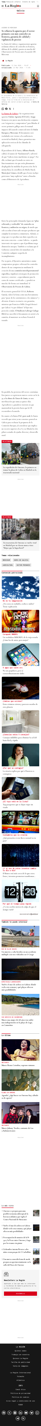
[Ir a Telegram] (18, 1418)
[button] (38, 6)
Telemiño (20, 1376)
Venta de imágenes (20, 1366)
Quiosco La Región (20, 1358)
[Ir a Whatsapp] (37, 1413)
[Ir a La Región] (13, 6)
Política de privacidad (20, 1393)
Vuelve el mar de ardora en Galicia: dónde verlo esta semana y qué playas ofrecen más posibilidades (17, 1228)
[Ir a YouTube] (26, 1413)
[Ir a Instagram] (15, 1413)
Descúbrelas (20, 1293)
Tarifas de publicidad (20, 1362)
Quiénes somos (20, 1351)
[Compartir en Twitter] (10, 109)
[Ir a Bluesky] (32, 1413)
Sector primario (23, 565)
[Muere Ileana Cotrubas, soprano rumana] (20, 1050)
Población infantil (13, 2)
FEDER (20, 1405)
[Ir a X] (9, 1413)
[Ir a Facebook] (4, 1413)
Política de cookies (20, 1397)
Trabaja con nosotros (20, 1354)
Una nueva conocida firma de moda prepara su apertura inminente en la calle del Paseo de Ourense (17, 1262)
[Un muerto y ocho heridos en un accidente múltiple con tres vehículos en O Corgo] (20, 936)
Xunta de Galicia (21, 560)
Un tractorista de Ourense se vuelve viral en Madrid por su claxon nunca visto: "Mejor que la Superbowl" (19, 545)
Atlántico (21, 1380)
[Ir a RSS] (23, 1418)
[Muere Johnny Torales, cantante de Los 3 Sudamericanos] (20, 1113)
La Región (9, 60)
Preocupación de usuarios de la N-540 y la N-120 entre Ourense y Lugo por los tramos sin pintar (17, 1240)
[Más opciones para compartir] (13, 109)
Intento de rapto (28, 2)
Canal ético (20, 1389)
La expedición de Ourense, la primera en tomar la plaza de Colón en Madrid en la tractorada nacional (19, 470)
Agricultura (8, 565)
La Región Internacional (20, 1372)
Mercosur (6, 560)
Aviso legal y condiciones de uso (20, 1401)
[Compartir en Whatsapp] (3, 109)
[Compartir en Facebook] (6, 109)
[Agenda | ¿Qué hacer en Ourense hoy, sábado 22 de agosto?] (20, 1080)
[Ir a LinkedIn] (20, 1413)
